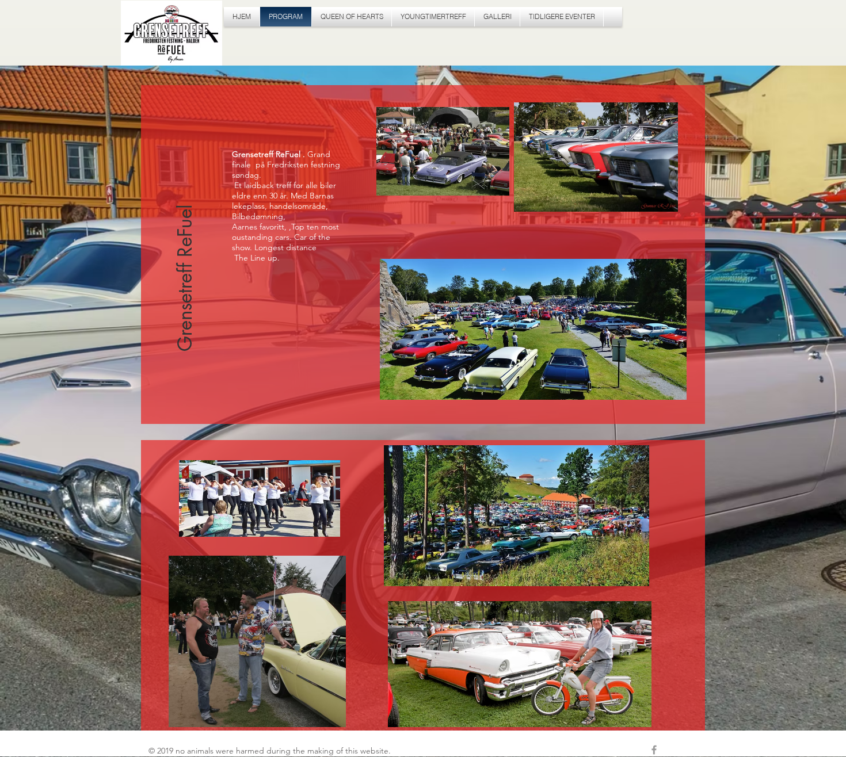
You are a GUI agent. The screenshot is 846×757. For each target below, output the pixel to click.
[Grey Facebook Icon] (654, 750)
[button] (185, 234)
